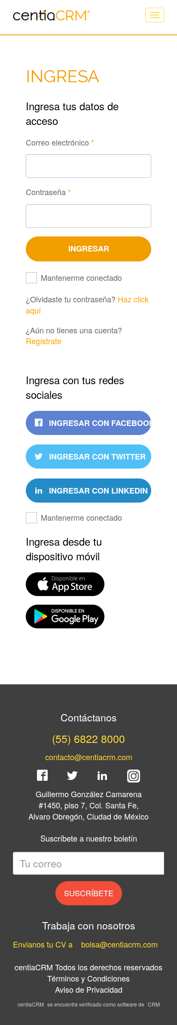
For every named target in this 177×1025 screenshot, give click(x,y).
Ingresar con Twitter (96, 456)
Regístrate (43, 340)
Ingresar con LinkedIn (97, 490)
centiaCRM (31, 1004)
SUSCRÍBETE (88, 892)
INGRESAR (88, 248)
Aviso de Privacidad (88, 989)
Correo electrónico (60, 142)
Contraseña (48, 191)
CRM (154, 1004)
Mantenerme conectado (81, 277)
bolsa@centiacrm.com (119, 944)
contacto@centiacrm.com (88, 756)
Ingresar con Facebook (99, 423)
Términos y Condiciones (88, 978)
